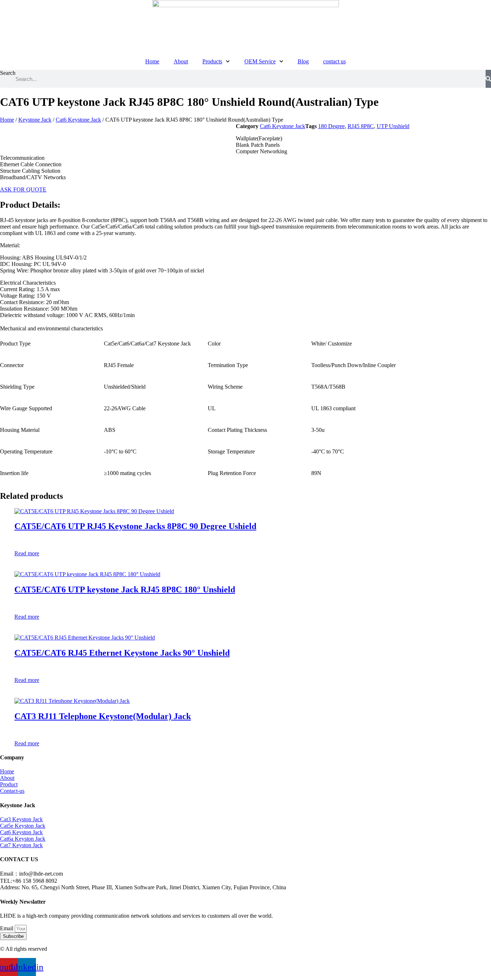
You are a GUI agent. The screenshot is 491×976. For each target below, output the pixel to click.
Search (7, 73)
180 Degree (331, 126)
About (181, 61)
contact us (334, 61)
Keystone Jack (34, 120)
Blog (303, 61)
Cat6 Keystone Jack (78, 120)
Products (212, 61)
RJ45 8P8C (361, 126)
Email (7, 928)
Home (152, 61)
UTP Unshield (393, 126)
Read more (26, 553)
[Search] (488, 79)
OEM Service (260, 61)
